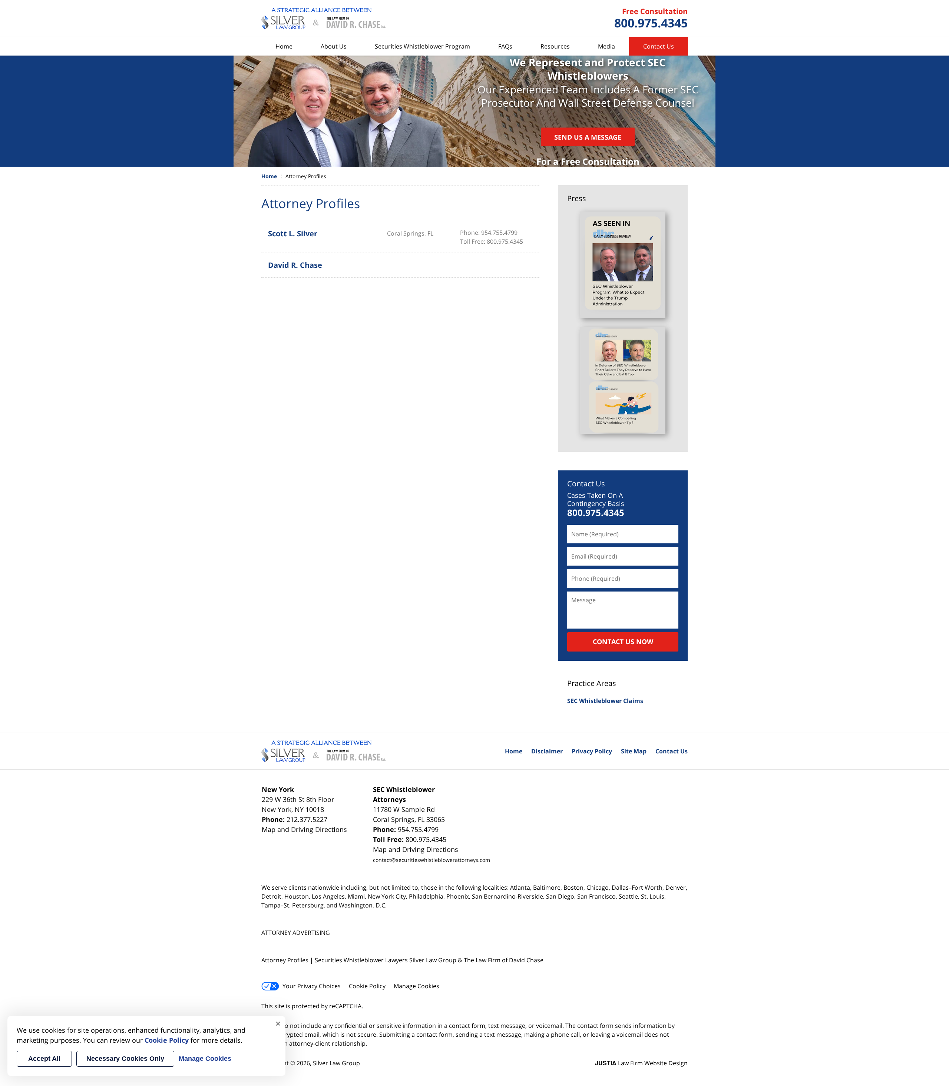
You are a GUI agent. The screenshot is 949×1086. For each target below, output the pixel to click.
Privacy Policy (592, 751)
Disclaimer (547, 751)
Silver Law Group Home (323, 18)
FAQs (505, 46)
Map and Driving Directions (304, 829)
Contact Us (658, 46)
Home (283, 46)
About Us (334, 46)
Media (606, 46)
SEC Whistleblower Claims (605, 701)
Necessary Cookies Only (125, 1058)
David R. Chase (295, 265)
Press (576, 198)
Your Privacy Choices (311, 986)
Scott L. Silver (292, 234)
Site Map (634, 751)
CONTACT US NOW (623, 641)
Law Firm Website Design (641, 1063)
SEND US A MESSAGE (587, 136)
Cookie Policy (367, 986)
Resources (555, 46)
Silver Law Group (336, 1063)
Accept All (44, 1058)
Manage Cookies (416, 986)
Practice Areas (591, 683)
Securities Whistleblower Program (422, 46)
